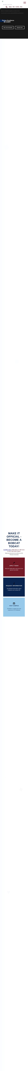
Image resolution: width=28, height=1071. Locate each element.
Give (21, 6)
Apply (10, 6)
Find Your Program (7, 27)
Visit (14, 6)
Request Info (20, 27)
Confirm (17, 6)
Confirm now (7, 549)
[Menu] (24, 2)
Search (7, 6)
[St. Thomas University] (11, 2)
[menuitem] (24, 2)
